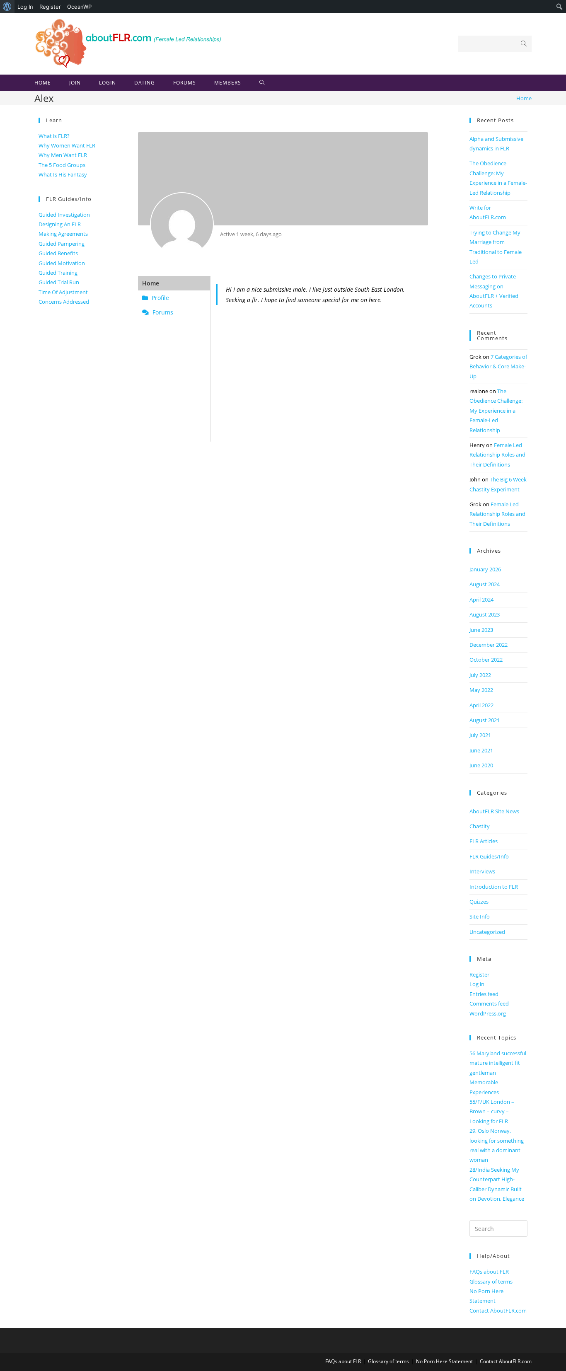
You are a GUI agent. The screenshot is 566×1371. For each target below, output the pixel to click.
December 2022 (488, 644)
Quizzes (479, 901)
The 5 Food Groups (62, 165)
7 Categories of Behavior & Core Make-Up (498, 366)
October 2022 (486, 659)
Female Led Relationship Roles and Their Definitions (497, 454)
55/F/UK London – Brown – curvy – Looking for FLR (491, 1111)
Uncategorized (487, 932)
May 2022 (481, 690)
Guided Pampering (62, 243)
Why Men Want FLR (63, 155)
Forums (162, 312)
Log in (476, 984)
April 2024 (481, 599)
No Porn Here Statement (444, 1361)
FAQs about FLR (489, 1271)
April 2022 (481, 705)
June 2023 (481, 630)
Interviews (482, 871)
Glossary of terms (491, 1281)
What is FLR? (54, 136)
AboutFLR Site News (494, 811)
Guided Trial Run (59, 282)
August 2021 (484, 720)
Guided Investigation (64, 214)
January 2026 (485, 569)
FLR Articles (483, 841)
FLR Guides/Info (489, 856)
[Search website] (262, 83)
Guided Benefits (58, 253)
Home (150, 283)
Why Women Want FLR (67, 145)
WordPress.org (487, 1013)
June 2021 (481, 750)
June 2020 (481, 765)
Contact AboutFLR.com (498, 1310)
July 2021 (480, 735)
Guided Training (58, 272)
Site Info (479, 916)
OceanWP (79, 6)
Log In (25, 6)
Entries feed (483, 994)
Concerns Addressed (64, 301)
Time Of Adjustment (63, 292)
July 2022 (480, 675)
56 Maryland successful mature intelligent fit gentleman (497, 1062)
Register (50, 6)
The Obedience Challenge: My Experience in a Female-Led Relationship (495, 410)
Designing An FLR (60, 224)
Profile (159, 298)
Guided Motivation (62, 263)
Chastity (479, 826)
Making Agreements (63, 233)
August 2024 (484, 584)
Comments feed (489, 1003)
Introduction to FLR (493, 886)
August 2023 (484, 614)
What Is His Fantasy (63, 174)
